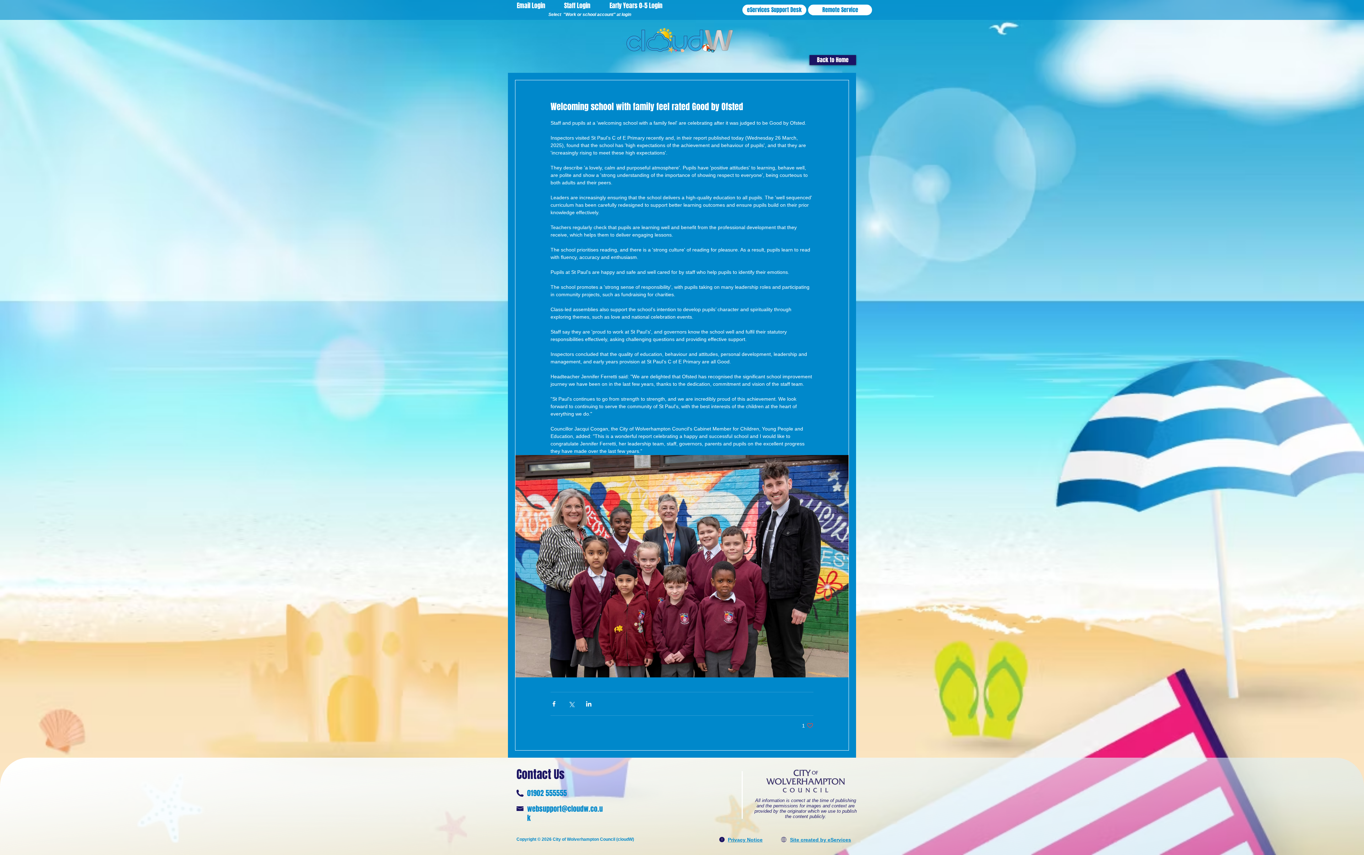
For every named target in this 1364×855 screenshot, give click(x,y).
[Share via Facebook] (554, 703)
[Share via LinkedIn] (588, 703)
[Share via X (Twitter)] (571, 703)
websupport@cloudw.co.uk (565, 813)
